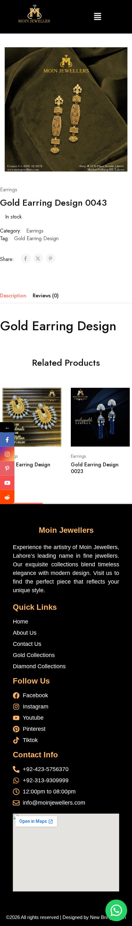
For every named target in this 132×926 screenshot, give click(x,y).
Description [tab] (13, 295)
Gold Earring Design (36, 238)
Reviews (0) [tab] (46, 295)
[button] (97, 17)
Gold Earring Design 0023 (95, 468)
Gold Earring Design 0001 (26, 468)
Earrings (8, 189)
